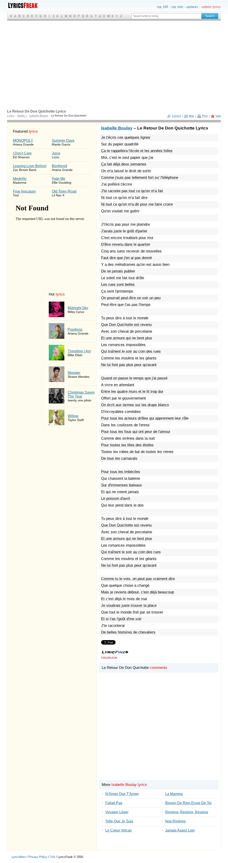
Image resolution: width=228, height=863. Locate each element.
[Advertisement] (114, 54)
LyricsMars (19, 857)
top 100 (162, 6)
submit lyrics (211, 6)
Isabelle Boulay (116, 128)
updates (192, 6)
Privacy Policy (37, 857)
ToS (52, 857)
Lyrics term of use (109, 657)
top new (177, 6)
